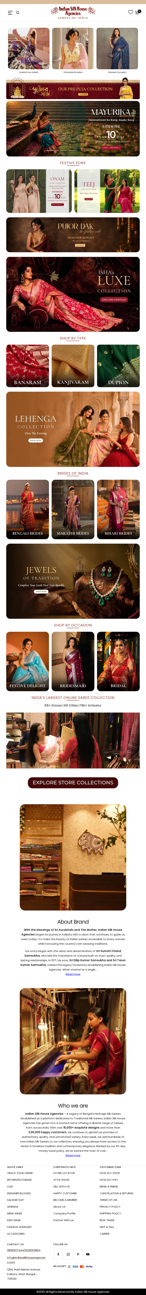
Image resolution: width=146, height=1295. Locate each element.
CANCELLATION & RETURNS (116, 1193)
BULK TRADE (107, 1220)
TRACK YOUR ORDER (20, 1173)
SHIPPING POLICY (110, 1213)
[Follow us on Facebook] (58, 1254)
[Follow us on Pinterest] (78, 1254)
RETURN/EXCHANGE (19, 1180)
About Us (59, 1206)
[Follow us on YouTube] (88, 1254)
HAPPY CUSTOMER (65, 1193)
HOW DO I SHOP (110, 1173)
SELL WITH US (61, 1186)
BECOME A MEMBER (65, 1200)
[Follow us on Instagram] (68, 1254)
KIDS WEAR (14, 1220)
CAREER (104, 1234)
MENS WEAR (14, 1213)
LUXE (10, 1186)
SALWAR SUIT (15, 1200)
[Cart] (137, 12)
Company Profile (64, 1213)
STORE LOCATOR (64, 1173)
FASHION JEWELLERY (19, 1227)
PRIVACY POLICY (110, 1206)
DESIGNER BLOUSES (19, 1193)
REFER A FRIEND (109, 1186)
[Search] (17, 12)
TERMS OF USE (108, 1200)
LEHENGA (12, 1206)
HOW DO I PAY (109, 1180)
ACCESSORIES (16, 1234)
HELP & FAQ (107, 1227)
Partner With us (63, 1220)
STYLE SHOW (61, 1180)
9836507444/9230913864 (23, 1250)
